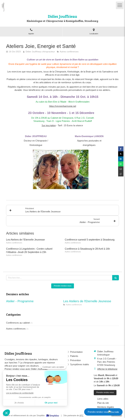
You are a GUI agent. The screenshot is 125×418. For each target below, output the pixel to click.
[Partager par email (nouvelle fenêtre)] (120, 168)
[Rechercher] (115, 277)
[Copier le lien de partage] (120, 173)
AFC (81, 415)
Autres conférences (16, 328)
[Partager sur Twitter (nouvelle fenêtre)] (120, 153)
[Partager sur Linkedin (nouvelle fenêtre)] (120, 158)
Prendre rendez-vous (98, 412)
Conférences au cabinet (18, 322)
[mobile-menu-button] (119, 5)
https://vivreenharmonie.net (62, 106)
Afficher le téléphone (107, 369)
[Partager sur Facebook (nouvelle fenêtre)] (120, 148)
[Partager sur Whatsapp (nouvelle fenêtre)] (120, 163)
